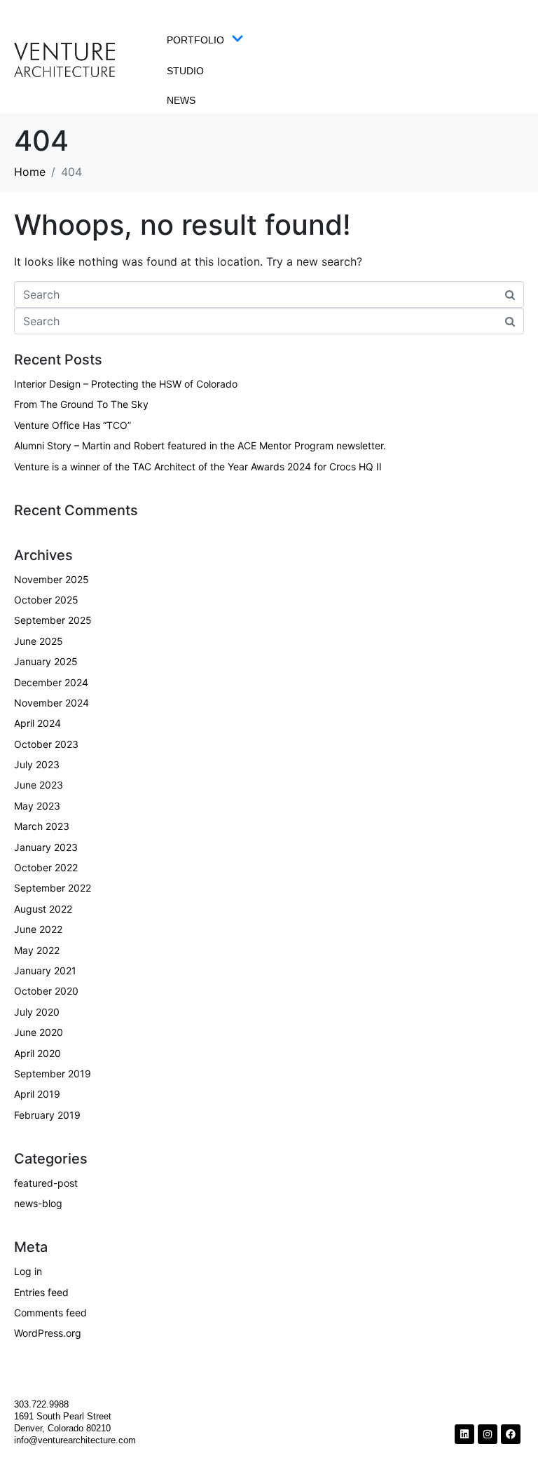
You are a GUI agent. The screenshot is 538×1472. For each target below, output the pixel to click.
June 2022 (38, 929)
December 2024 (51, 682)
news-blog (38, 1203)
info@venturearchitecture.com (75, 1440)
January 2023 (46, 847)
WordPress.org (47, 1333)
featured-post (46, 1183)
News (181, 100)
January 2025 (46, 661)
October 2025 (46, 600)
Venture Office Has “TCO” (72, 425)
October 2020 (46, 991)
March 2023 (41, 826)
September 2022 (52, 888)
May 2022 (37, 950)
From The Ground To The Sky (81, 404)
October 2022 (46, 867)
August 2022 (43, 909)
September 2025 (53, 620)
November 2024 (51, 703)
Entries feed (41, 1292)
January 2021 (45, 970)
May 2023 (37, 806)
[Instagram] (487, 1434)
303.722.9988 (42, 1404)
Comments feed (50, 1312)
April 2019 (37, 1094)
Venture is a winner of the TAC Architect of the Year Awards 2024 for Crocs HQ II (198, 466)
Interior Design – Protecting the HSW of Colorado (125, 384)
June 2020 (38, 1032)
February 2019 (47, 1115)
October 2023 (46, 744)
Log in (28, 1271)
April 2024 (37, 723)
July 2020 (37, 1012)
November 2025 (51, 579)
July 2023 (37, 764)
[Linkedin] (464, 1434)
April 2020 (37, 1053)
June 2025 (38, 641)
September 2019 (52, 1073)
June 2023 (38, 785)
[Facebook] (510, 1434)
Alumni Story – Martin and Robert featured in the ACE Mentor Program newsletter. (200, 445)
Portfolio (195, 40)
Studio (185, 70)
